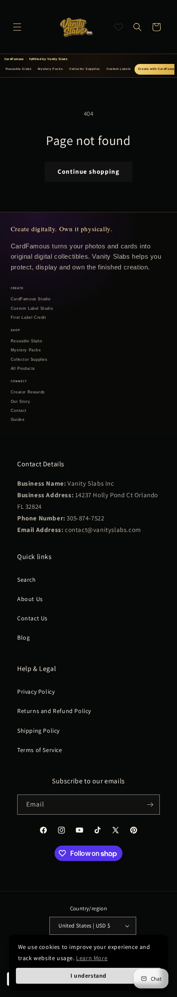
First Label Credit (28, 317)
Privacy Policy (36, 691)
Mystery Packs (50, 68)
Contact (19, 410)
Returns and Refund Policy (54, 711)
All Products (23, 368)
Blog (23, 637)
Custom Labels (119, 68)
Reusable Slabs (18, 68)
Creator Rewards (28, 392)
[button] (17, 27)
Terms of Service (39, 750)
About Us (30, 599)
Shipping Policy (38, 730)
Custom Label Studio (32, 308)
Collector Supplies (84, 68)
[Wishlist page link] (118, 27)
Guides (18, 419)
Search (26, 579)
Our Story (20, 401)
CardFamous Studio (31, 299)
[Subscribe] (149, 805)
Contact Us (32, 618)
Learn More (91, 958)
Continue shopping (88, 171)
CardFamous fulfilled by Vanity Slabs (35, 59)
